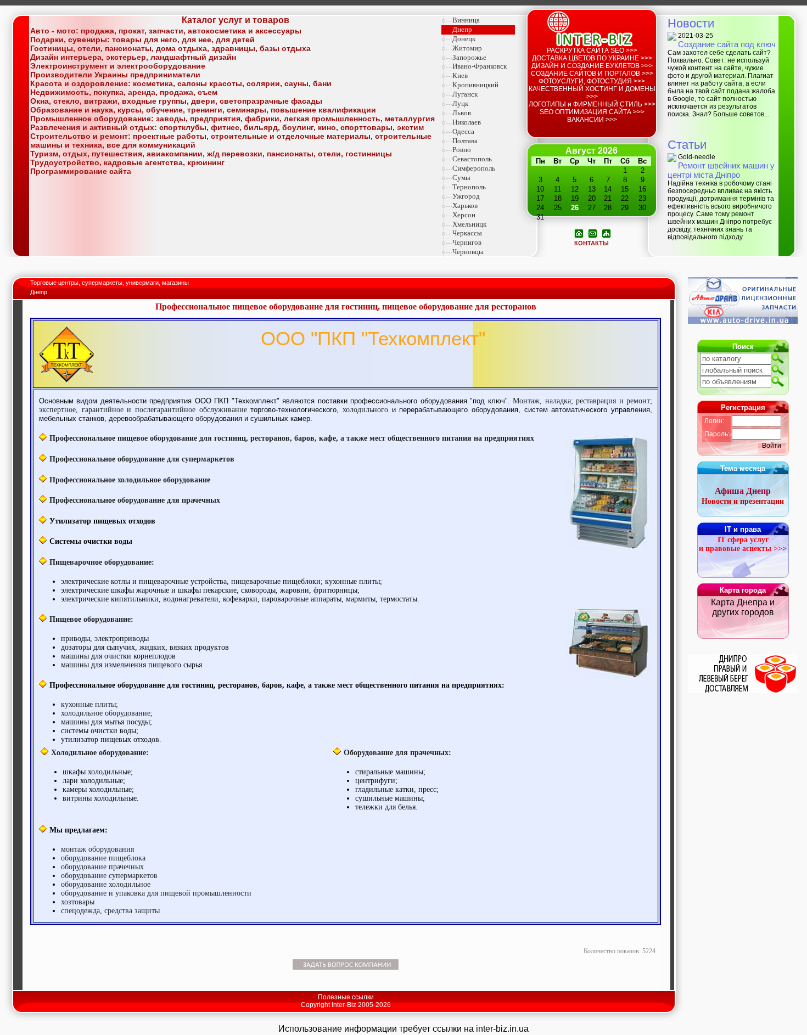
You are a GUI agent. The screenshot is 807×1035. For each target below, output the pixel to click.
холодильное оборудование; (107, 713)
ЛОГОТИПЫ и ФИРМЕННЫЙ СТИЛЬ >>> (592, 104)
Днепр (462, 29)
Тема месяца (742, 468)
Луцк (460, 103)
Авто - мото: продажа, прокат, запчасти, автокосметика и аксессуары (165, 30)
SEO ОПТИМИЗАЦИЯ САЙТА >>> (592, 112)
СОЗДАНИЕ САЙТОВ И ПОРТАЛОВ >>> (592, 73)
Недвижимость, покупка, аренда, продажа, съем (123, 92)
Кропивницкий (475, 85)
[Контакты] (592, 232)
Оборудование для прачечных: (397, 753)
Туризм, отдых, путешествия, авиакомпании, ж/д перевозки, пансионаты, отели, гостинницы (211, 153)
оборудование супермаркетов (109, 875)
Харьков (465, 205)
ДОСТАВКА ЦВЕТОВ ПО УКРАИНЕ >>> (592, 58)
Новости (691, 23)
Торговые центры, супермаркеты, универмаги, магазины (110, 282)
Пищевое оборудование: (91, 619)
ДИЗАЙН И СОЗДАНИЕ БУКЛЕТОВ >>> (592, 66)
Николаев (466, 122)
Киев (460, 75)
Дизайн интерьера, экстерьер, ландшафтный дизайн (133, 57)
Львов (461, 113)
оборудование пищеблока (103, 858)
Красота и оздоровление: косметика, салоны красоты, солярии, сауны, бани (181, 83)
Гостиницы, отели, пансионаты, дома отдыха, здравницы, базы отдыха (170, 48)
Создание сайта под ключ (727, 44)
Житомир (467, 48)
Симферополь (473, 168)
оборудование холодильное (105, 884)
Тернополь (469, 187)
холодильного (367, 410)
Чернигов (466, 242)
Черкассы (467, 233)
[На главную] (579, 232)
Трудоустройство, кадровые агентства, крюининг (127, 162)
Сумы (461, 177)
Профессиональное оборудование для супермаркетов (141, 459)
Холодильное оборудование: (100, 753)
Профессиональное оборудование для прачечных (134, 500)
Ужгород (466, 196)
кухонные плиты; (89, 704)
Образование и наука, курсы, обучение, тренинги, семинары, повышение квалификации (203, 109)
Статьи (687, 144)
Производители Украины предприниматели (115, 74)
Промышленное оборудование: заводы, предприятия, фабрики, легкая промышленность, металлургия (232, 118)
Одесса (463, 131)
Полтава (465, 141)
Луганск (465, 94)
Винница (466, 20)
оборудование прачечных (102, 867)
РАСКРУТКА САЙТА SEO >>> (592, 50)
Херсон (463, 215)
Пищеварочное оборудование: (101, 562)
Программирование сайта (80, 171)
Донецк (463, 39)
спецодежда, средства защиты (110, 911)
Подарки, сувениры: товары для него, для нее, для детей (142, 39)
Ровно (461, 149)
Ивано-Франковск (479, 66)
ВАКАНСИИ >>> (592, 119)
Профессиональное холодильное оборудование (129, 480)
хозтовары (77, 902)
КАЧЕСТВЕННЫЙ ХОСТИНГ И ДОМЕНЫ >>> (592, 92)
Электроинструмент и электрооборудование (117, 65)
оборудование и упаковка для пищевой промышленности (156, 893)
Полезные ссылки (346, 997)
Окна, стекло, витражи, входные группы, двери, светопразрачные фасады (176, 101)
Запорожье (469, 57)
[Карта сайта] (606, 232)
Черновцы (468, 252)
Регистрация (743, 407)
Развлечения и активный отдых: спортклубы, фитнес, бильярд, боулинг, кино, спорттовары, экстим (227, 127)
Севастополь (472, 159)
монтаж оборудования (97, 849)
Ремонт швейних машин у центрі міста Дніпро (721, 170)
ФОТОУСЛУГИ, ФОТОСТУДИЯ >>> (592, 81)
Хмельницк (469, 224)
